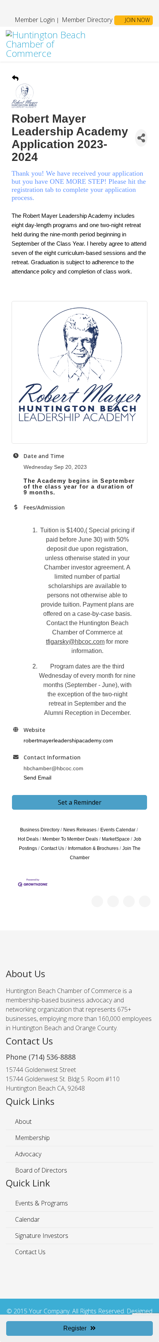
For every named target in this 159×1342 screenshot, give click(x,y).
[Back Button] (15, 78)
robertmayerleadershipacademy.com (68, 740)
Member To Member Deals (70, 839)
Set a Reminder (79, 802)
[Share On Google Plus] (129, 901)
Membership (32, 1137)
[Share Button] (141, 138)
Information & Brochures (93, 848)
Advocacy (27, 1154)
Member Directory (86, 19)
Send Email (37, 777)
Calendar (27, 1219)
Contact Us (52, 848)
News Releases (79, 830)
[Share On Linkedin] (145, 901)
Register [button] (74, 1328)
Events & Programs (41, 1203)
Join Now (136, 20)
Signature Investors (41, 1235)
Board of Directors (40, 1170)
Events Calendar (117, 830)
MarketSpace (116, 839)
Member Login (35, 19)
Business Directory (39, 830)
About (23, 1121)
